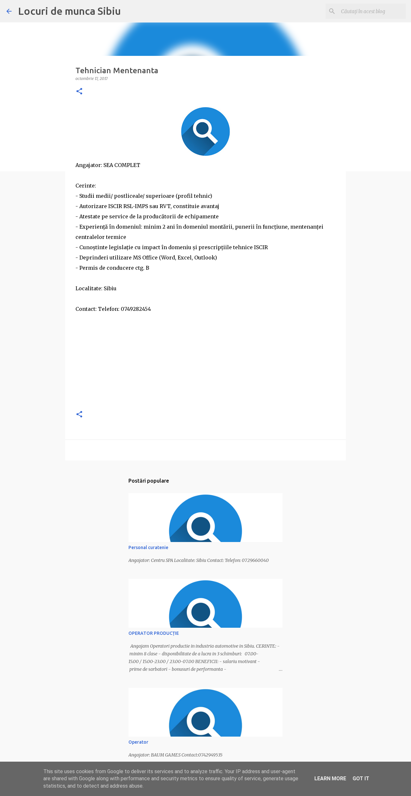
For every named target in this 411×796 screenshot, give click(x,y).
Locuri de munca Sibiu (69, 11)
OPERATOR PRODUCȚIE (153, 633)
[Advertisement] (205, 359)
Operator (138, 742)
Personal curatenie (148, 547)
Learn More (330, 778)
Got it (361, 778)
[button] (79, 91)
